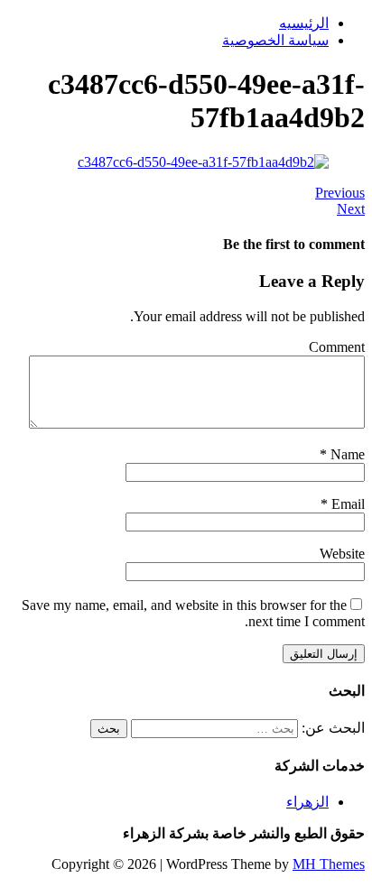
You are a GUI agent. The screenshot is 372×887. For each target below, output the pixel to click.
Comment (337, 347)
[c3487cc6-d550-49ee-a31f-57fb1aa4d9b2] (203, 162)
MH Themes (329, 864)
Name (346, 454)
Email (346, 504)
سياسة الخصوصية (275, 40)
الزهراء (307, 801)
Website (342, 553)
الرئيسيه (304, 23)
